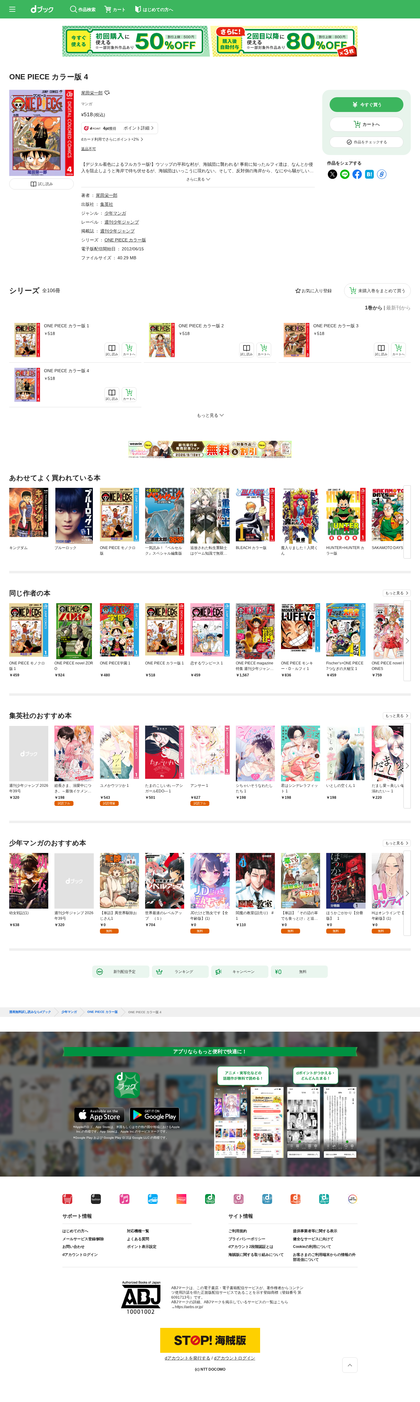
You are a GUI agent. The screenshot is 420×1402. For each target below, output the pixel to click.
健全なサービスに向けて (313, 1239)
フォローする (107, 93)
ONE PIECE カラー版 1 (66, 325)
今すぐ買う (371, 104)
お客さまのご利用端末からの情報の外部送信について (324, 1257)
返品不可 (88, 149)
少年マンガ (115, 213)
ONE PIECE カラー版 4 (66, 370)
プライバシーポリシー (246, 1239)
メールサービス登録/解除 (83, 1239)
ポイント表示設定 (142, 1247)
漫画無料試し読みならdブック (30, 1012)
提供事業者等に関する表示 (315, 1231)
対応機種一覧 (138, 1231)
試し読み (45, 184)
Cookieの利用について (312, 1247)
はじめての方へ (75, 1231)
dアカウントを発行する (187, 1358)
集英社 (106, 204)
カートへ (371, 124)
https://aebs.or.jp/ (189, 1307)
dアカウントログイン (80, 1255)
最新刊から (398, 307)
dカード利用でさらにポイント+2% (110, 139)
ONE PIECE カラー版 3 (336, 325)
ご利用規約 (237, 1231)
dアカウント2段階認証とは (250, 1247)
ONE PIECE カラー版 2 (201, 325)
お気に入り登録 (317, 290)
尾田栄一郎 (92, 92)
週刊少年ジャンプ (122, 222)
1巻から (373, 307)
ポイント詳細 (136, 127)
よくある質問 (138, 1239)
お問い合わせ (73, 1247)
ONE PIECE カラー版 (125, 239)
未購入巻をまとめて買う (382, 290)
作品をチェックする (370, 142)
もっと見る (394, 593)
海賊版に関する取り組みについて (256, 1255)
